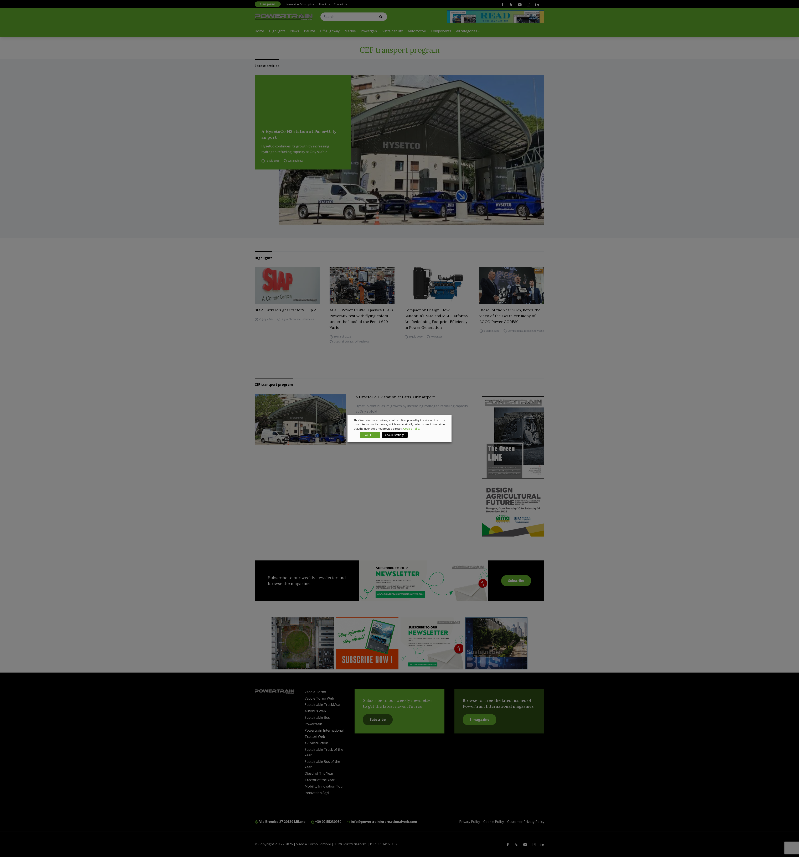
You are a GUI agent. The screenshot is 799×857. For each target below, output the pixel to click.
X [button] (444, 420)
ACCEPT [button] (370, 435)
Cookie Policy (411, 428)
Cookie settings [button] (394, 435)
